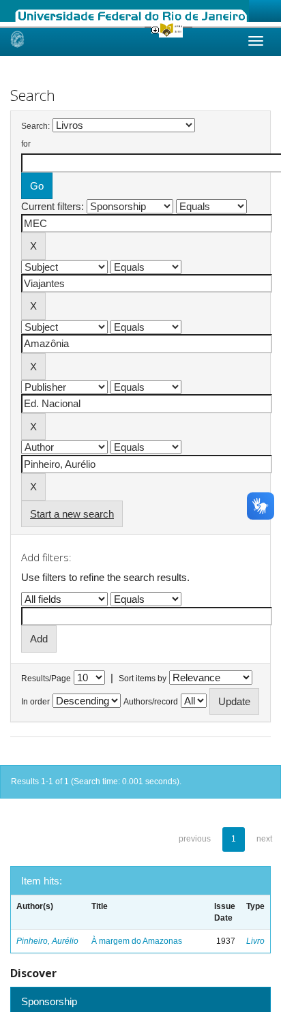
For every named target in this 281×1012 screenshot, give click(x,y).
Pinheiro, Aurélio (47, 941)
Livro (255, 941)
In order (35, 701)
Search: (35, 126)
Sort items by (142, 678)
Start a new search (72, 514)
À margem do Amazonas (136, 941)
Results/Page (46, 678)
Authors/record (150, 701)
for (26, 144)
